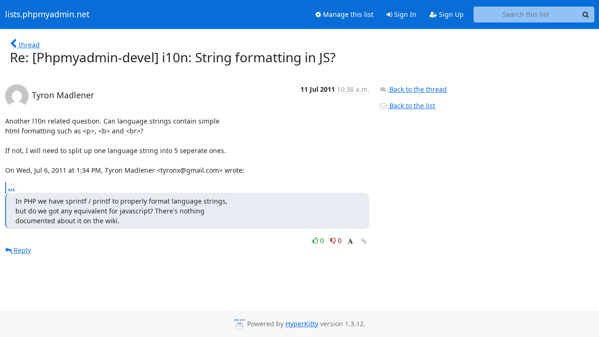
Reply (21, 250)
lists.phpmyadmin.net (47, 14)
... (11, 187)
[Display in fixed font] (350, 241)
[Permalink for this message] (364, 241)
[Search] (585, 14)
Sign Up (450, 14)
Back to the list (411, 105)
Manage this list (347, 14)
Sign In (404, 14)
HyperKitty (301, 323)
